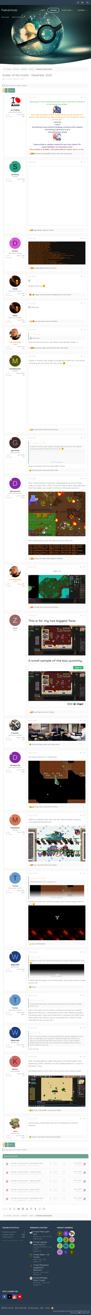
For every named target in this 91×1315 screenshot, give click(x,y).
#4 (84, 276)
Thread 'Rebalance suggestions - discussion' (41, 1267)
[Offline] (11, 98)
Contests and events (33, 1165)
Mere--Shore (8, 1308)
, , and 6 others (45, 268)
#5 (84, 303)
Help (42, 1308)
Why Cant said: (35, 1000)
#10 (84, 567)
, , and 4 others (47, 1110)
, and (45, 429)
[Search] (87, 2)
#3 (84, 238)
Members (81, 10)
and (38, 944)
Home (42, 10)
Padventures (9, 10)
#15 (84, 873)
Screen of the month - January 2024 (26, 1181)
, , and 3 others (46, 807)
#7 (84, 356)
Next (10, 90)
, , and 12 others (46, 321)
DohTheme (86, 1313)
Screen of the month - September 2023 (27, 1198)
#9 (84, 478)
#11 (84, 615)
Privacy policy (33, 1308)
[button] (73, 10)
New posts (5, 17)
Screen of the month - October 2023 (26, 1172)
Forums (53, 10)
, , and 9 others (43, 712)
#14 (84, 815)
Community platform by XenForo (71, 1311)
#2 (84, 162)
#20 (84, 1119)
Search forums (17, 17)
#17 (84, 995)
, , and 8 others (45, 607)
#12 (84, 720)
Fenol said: (34, 334)
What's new (66, 10)
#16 (84, 952)
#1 (84, 97)
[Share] (81, 97)
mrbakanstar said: (36, 443)
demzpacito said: (36, 878)
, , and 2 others (43, 230)
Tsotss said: (34, 957)
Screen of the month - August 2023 (25, 1189)
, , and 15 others (49, 558)
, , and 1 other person (53, 153)
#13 (84, 753)
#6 (84, 329)
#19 (84, 1057)
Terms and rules (21, 1308)
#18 (84, 1028)
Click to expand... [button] (57, 462)
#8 (84, 438)
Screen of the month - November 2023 (27, 1163)
